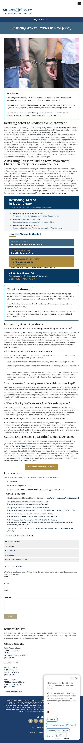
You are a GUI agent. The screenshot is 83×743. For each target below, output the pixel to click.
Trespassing (9, 546)
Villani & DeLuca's (26, 456)
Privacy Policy (42, 732)
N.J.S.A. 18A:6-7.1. (10, 190)
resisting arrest (65, 127)
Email (7, 590)
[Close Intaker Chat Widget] (76, 678)
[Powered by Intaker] (66, 738)
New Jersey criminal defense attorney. (51, 193)
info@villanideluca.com (13, 692)
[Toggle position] (72, 678)
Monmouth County (21, 461)
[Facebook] (30, 721)
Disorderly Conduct (13, 542)
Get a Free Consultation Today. (41, 467)
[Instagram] (36, 721)
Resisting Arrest (11, 551)
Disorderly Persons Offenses (19, 535)
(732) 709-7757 (42, 19)
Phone (7, 583)
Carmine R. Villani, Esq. (20, 446)
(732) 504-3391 (9, 687)
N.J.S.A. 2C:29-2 (30, 98)
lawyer (66, 395)
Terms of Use (33, 732)
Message (8, 597)
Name (6, 576)
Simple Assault (10, 555)
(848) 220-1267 (9, 675)
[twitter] (41, 721)
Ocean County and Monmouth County (36, 135)
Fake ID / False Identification (16, 559)
